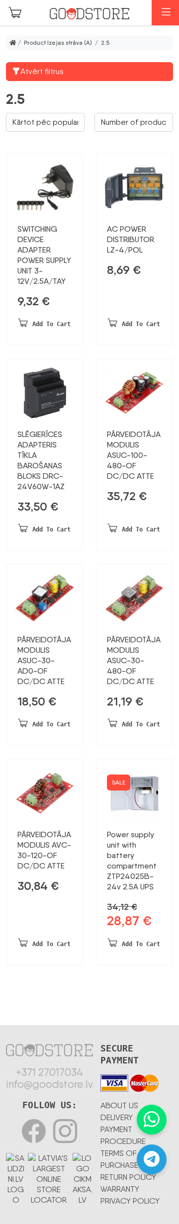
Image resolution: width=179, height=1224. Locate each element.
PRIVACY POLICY (130, 1201)
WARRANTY (119, 1189)
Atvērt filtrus (42, 71)
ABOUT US (119, 1105)
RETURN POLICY (128, 1177)
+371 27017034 (49, 1072)
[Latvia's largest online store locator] (49, 1177)
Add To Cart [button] (51, 324)
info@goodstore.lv (49, 1084)
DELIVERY (116, 1117)
